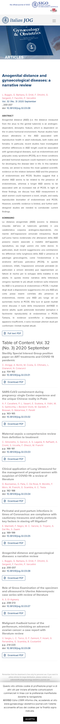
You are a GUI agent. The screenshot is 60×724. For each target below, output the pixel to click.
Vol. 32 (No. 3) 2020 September (19, 101)
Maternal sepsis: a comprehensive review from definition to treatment (29, 435)
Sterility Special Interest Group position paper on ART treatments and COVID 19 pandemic (28, 357)
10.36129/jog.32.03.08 (18, 648)
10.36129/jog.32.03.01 (18, 375)
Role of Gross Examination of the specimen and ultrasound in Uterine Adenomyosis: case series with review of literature (30, 591)
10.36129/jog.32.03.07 (18, 606)
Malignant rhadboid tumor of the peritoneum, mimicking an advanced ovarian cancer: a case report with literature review (25, 628)
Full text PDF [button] (14, 333)
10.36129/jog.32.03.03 (18, 451)
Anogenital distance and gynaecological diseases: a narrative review (28, 554)
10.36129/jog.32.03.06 (18, 108)
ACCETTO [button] (30, 719)
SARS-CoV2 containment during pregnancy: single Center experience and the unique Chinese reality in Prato (28, 395)
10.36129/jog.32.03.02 (18, 416)
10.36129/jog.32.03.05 (18, 536)
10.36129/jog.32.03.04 (18, 494)
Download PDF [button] (15, 382)
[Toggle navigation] (54, 20)
